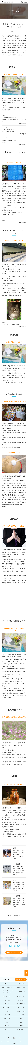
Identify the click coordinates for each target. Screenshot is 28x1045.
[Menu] (25, 1)
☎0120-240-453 (14, 946)
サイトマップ (21, 1033)
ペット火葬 (17, 915)
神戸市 (10, 915)
